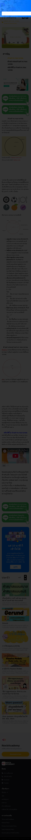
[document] (15, 420)
